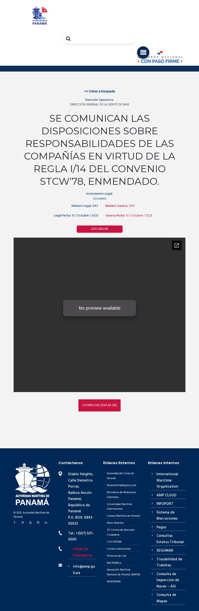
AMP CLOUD (166, 495)
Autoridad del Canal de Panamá (120, 476)
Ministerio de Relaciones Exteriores (121, 494)
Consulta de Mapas (166, 598)
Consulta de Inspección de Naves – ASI (168, 580)
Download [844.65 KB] (100, 405)
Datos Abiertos (115, 523)
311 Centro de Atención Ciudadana (121, 532)
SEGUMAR (165, 551)
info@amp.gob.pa (84, 570)
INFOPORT (165, 504)
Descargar (99, 229)
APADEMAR (114, 581)
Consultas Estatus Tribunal (170, 539)
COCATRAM (114, 542)
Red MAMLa (114, 563)
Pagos (161, 527)
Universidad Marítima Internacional (119, 506)
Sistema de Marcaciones (167, 516)
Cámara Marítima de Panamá (123, 516)
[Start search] (69, 38)
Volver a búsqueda (99, 91)
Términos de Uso (116, 556)
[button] (143, 52)
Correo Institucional (119, 549)
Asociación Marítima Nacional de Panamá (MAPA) (123, 572)
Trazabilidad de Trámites (169, 562)
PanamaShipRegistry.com (121, 485)
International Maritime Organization (167, 480)
